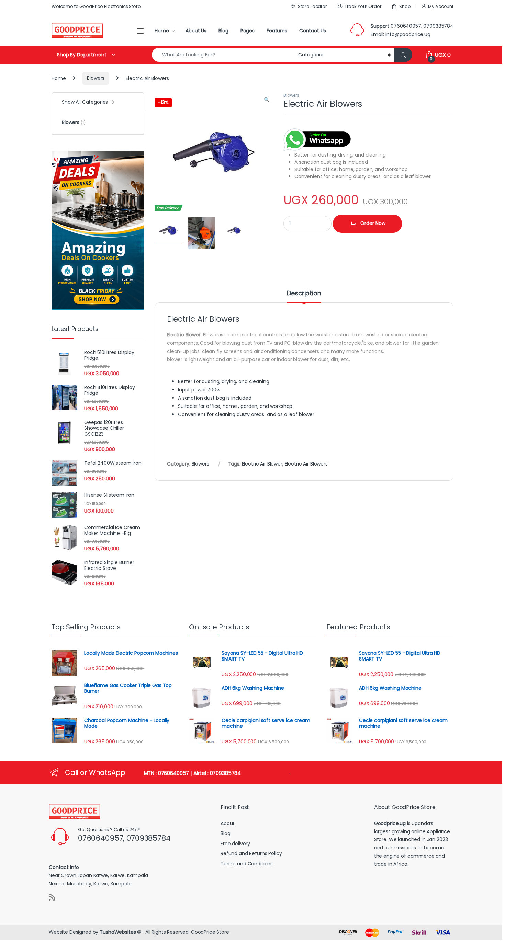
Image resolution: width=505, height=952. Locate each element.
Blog (223, 30)
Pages (247, 30)
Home (162, 30)
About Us (196, 30)
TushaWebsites (118, 932)
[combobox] (223, 55)
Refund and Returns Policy (251, 853)
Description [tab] (304, 293)
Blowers (95, 77)
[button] (267, 100)
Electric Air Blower (262, 463)
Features (277, 30)
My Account (440, 6)
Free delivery (235, 843)
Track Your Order (363, 6)
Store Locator (312, 6)
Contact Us (312, 30)
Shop (405, 6)
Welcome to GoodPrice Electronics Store (96, 6)
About (228, 823)
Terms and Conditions (247, 863)
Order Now (372, 223)
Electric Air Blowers (306, 463)
